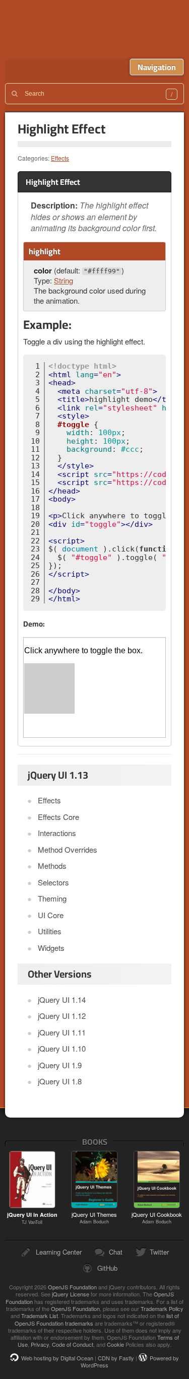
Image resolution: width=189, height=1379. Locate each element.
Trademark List (39, 1316)
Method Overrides (67, 849)
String (63, 280)
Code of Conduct (72, 1344)
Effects (60, 158)
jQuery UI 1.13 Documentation (97, 29)
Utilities (49, 931)
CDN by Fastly (116, 1358)
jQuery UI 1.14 (62, 999)
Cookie (115, 1344)
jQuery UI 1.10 (62, 1048)
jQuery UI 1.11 (62, 1032)
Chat (115, 1252)
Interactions (57, 833)
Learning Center (59, 1252)
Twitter (159, 1252)
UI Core (51, 915)
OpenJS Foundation (72, 1287)
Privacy (40, 1344)
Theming (52, 898)
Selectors (53, 882)
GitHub (107, 1268)
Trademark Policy (162, 1308)
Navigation (157, 67)
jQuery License (70, 1294)
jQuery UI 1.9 (60, 1065)
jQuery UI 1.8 (60, 1081)
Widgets (51, 947)
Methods (52, 865)
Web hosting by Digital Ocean (57, 1358)
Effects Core (58, 816)
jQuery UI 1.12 (62, 1015)
